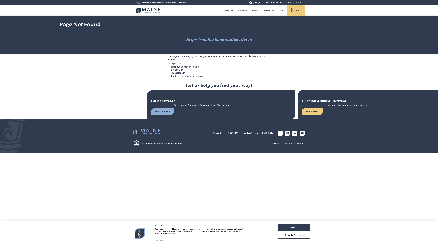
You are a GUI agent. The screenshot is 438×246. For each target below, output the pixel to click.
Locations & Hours (250, 133)
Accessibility (301, 143)
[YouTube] (302, 133)
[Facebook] (280, 133)
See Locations (162, 111)
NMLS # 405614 (268, 133)
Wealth (255, 10)
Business (242, 10)
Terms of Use (288, 143)
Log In (297, 10)
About (282, 10)
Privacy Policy (275, 143)
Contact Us (217, 133)
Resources (268, 10)
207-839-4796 (232, 133)
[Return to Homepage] (148, 10)
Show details (160, 241)
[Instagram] (287, 133)
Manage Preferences (292, 235)
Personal (228, 10)
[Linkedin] (294, 133)
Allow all (294, 227)
